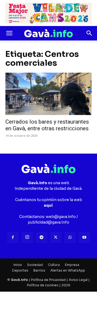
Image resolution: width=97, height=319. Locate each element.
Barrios (39, 270)
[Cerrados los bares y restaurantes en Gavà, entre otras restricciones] (48, 94)
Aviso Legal (78, 280)
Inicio (17, 265)
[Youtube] (84, 237)
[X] (55, 237)
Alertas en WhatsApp (67, 270)
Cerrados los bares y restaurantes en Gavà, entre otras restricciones (47, 125)
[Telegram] (41, 237)
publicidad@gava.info (48, 222)
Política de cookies (42, 285)
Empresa (72, 265)
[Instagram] (27, 237)
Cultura (54, 265)
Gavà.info (19, 280)
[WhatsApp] (70, 237)
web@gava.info (61, 216)
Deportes (20, 270)
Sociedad (35, 265)
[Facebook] (13, 237)
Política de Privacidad (48, 280)
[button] (9, 33)
